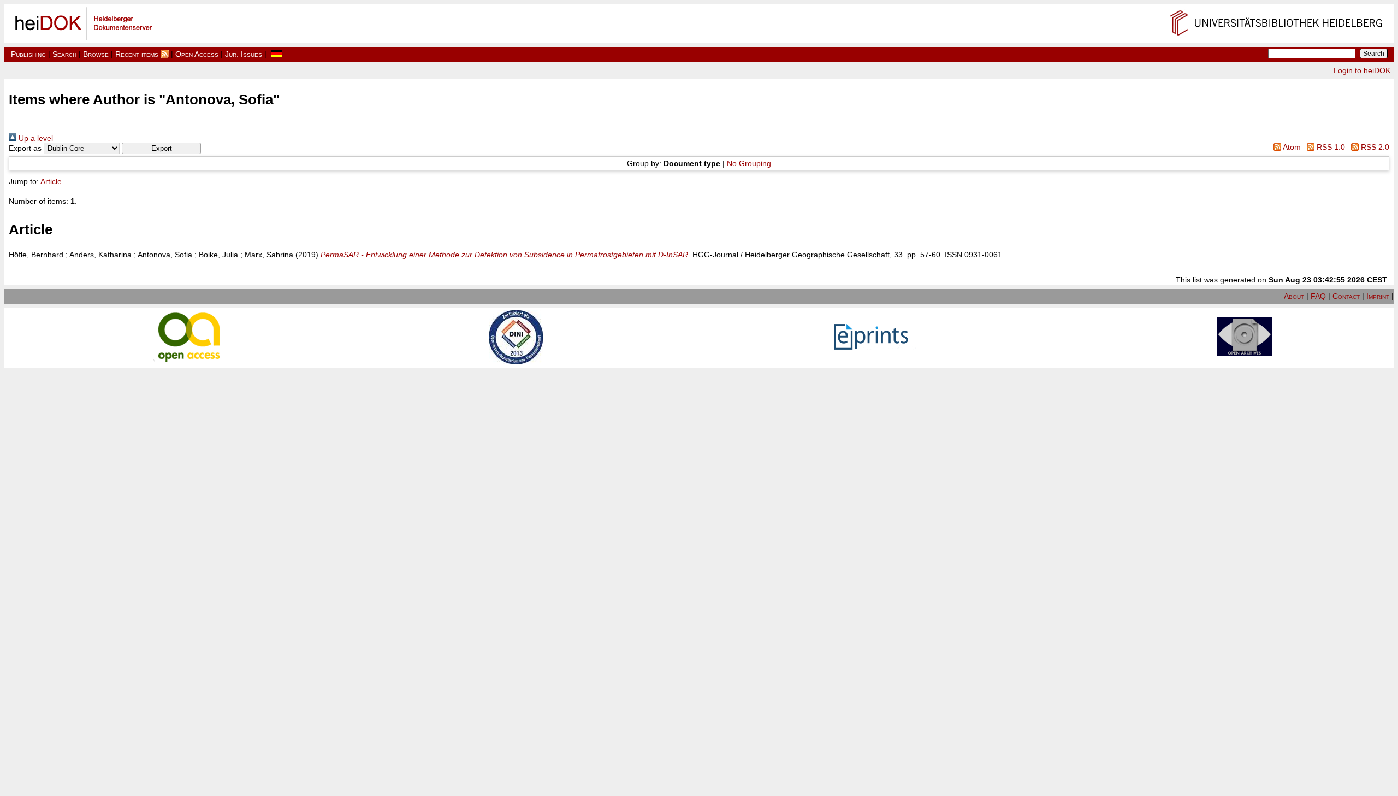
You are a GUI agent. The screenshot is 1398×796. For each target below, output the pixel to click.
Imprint (1377, 296)
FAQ (1318, 296)
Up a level (34, 138)
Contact (1346, 296)
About (1294, 296)
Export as (25, 148)
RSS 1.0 (1329, 147)
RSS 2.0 (1374, 147)
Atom (1290, 147)
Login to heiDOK (1362, 70)
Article (51, 181)
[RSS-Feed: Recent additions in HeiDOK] (165, 54)
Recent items (136, 54)
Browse (96, 54)
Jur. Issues (243, 54)
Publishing (28, 54)
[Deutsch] (276, 54)
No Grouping (749, 163)
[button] (161, 148)
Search (64, 54)
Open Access (196, 54)
